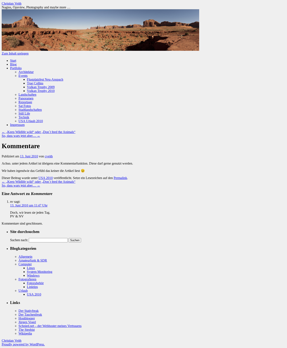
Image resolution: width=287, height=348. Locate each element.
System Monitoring (39, 271)
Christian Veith (11, 3)
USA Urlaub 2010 (30, 121)
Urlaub (23, 290)
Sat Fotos (24, 106)
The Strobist (26, 329)
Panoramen (25, 98)
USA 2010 (45, 178)
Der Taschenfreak (30, 314)
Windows (33, 275)
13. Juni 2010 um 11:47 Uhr (28, 205)
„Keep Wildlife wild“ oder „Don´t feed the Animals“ (38, 132)
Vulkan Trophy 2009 (41, 87)
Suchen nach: (19, 240)
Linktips (32, 287)
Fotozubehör (35, 283)
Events (23, 75)
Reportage (25, 102)
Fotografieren (27, 279)
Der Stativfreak (28, 311)
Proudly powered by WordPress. (23, 344)
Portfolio (16, 68)
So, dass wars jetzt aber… (21, 135)
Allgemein (25, 256)
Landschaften (27, 94)
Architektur (26, 72)
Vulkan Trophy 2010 (41, 91)
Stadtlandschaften (30, 109)
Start (13, 60)
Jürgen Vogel (27, 322)
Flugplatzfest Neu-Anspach (45, 79)
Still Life (24, 113)
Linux (31, 268)
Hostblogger (26, 318)
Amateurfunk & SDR (32, 260)
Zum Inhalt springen (15, 53)
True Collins (35, 83)
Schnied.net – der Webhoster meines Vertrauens (50, 326)
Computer (25, 264)
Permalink (120, 178)
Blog (13, 64)
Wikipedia (25, 333)
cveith (49, 156)
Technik (23, 117)
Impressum (17, 125)
